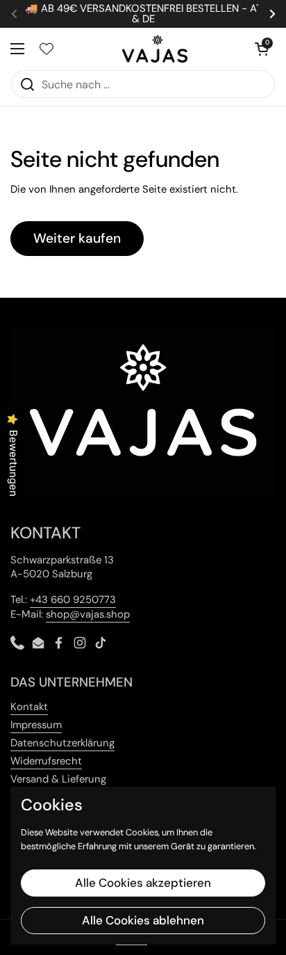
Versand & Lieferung (58, 779)
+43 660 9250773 (73, 600)
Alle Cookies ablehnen (143, 920)
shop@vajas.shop (88, 614)
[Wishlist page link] (46, 49)
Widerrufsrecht (46, 761)
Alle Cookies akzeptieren (143, 882)
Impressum (36, 725)
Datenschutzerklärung (62, 743)
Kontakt (29, 707)
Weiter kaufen (77, 238)
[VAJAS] (154, 49)
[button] (262, 49)
